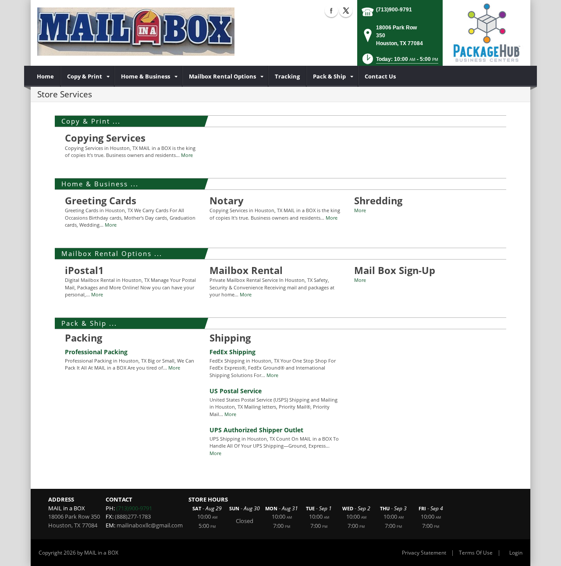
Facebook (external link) (331, 10)
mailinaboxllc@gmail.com (150, 525)
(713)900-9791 (394, 10)
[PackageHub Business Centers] (486, 32)
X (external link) (345, 10)
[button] (399, 61)
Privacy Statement (424, 552)
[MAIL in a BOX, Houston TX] (135, 30)
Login (515, 552)
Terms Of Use (476, 552)
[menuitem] (45, 76)
